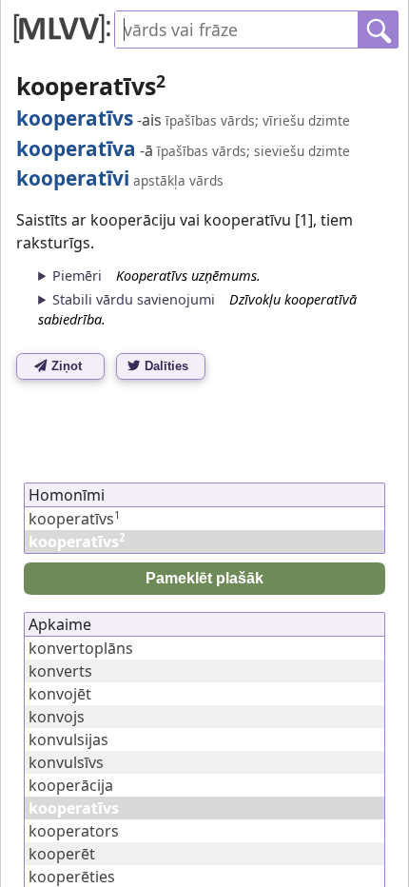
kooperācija (71, 785)
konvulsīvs (66, 762)
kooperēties (72, 876)
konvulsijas (68, 739)
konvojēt (60, 693)
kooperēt (62, 853)
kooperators (74, 830)
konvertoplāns (81, 648)
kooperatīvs (74, 518)
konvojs (57, 716)
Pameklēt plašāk (204, 578)
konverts (60, 670)
